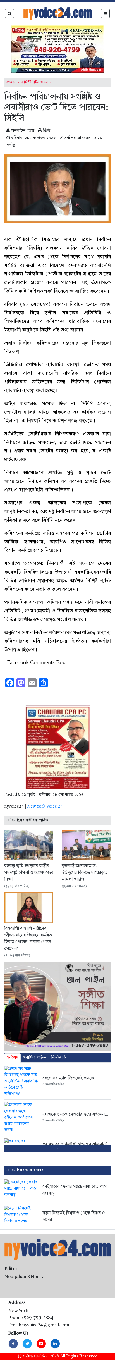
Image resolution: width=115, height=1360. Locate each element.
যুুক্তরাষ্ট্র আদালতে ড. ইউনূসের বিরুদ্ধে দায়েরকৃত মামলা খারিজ (84, 873)
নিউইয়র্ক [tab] (58, 1058)
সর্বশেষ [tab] (12, 1058)
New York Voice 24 (45, 807)
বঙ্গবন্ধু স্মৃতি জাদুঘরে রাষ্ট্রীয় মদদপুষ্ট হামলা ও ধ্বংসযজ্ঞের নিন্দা (28, 873)
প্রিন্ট (46, 131)
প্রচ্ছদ (11, 82)
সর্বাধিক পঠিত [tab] (34, 1058)
